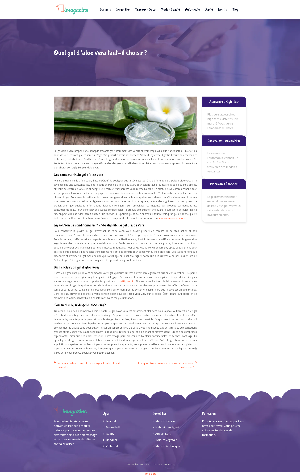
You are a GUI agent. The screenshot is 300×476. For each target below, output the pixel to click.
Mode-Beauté (170, 9)
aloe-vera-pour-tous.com (173, 218)
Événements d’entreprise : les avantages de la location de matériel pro (89, 365)
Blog (235, 9)
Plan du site (150, 473)
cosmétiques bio (125, 281)
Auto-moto (192, 9)
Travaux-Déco (145, 9)
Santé (209, 9)
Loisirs (222, 9)
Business (105, 9)
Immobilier (123, 9)
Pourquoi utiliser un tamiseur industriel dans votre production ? (166, 365)
